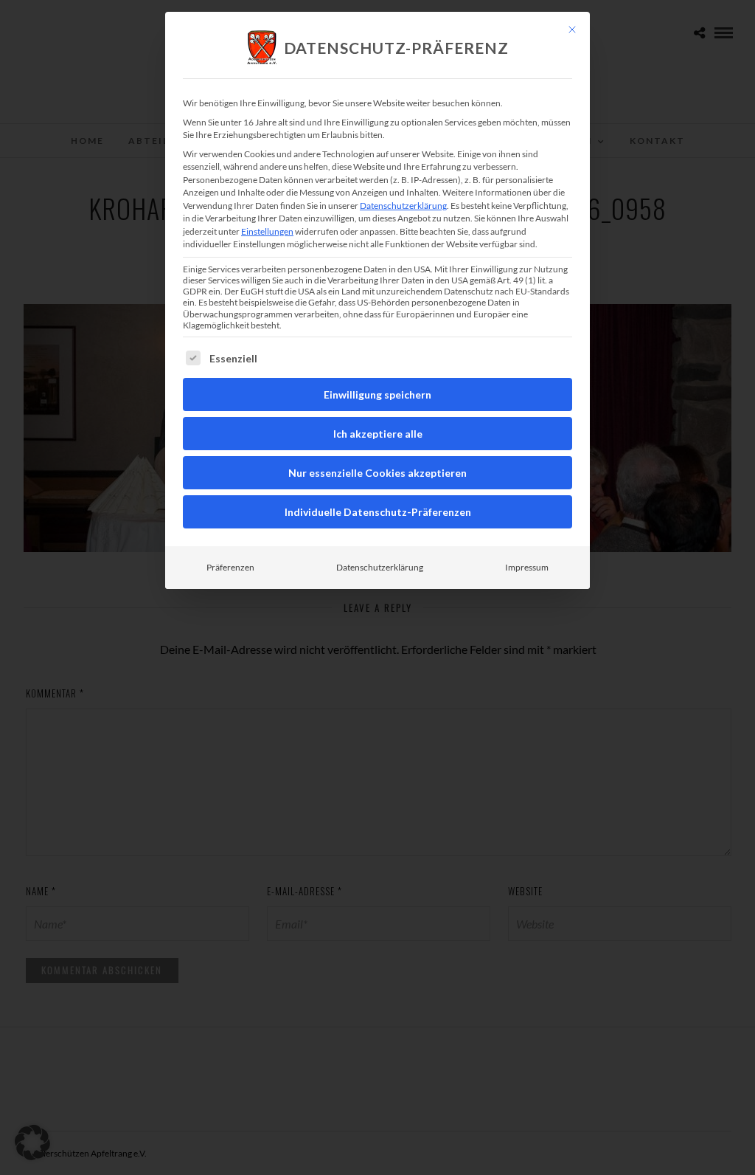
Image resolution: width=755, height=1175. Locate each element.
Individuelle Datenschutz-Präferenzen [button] (378, 512)
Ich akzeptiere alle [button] (377, 433)
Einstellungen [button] (267, 231)
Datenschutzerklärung (403, 205)
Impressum (527, 567)
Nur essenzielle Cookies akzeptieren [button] (377, 472)
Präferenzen (230, 567)
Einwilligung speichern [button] (377, 394)
